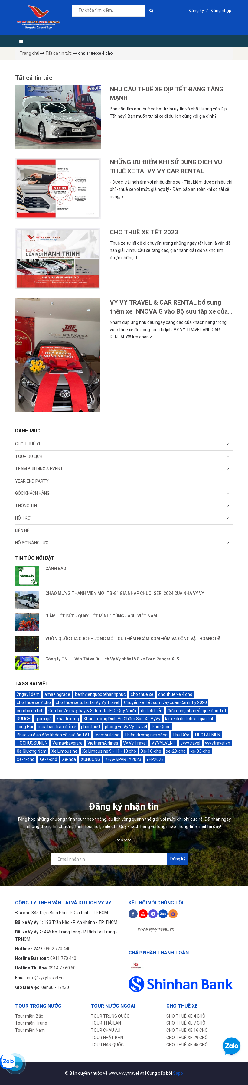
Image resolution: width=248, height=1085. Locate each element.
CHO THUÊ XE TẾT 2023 (144, 232)
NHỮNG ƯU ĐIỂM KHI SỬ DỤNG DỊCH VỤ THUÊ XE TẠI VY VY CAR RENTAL (166, 166)
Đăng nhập (220, 10)
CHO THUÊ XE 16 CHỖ (187, 1030)
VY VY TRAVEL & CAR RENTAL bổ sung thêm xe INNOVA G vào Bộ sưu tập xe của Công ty (169, 307)
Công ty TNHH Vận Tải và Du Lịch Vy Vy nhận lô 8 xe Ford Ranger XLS (112, 659)
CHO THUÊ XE (28, 443)
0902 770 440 (57, 948)
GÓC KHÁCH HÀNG (32, 493)
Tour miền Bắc (29, 1016)
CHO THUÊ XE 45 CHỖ (187, 1044)
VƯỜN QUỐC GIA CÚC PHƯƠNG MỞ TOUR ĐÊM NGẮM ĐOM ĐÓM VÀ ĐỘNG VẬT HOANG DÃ (132, 638)
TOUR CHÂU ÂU (105, 1030)
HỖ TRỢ (23, 518)
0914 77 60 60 (62, 968)
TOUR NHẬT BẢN (107, 1037)
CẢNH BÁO (55, 568)
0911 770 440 (63, 958)
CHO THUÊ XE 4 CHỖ (185, 1016)
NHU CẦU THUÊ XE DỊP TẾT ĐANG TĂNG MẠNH (167, 94)
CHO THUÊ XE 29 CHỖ (187, 1037)
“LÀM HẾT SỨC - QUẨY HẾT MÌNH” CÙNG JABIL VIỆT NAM (101, 616)
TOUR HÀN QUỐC (107, 1044)
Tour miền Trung (31, 1023)
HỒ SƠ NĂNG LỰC (31, 542)
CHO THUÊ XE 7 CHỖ (185, 1023)
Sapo (178, 1073)
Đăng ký (196, 10)
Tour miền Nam (30, 1030)
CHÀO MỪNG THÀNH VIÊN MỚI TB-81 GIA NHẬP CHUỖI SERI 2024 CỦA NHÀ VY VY (124, 593)
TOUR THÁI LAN (106, 1023)
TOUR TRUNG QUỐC (110, 1016)
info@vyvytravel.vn (45, 977)
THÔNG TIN (26, 505)
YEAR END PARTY (32, 481)
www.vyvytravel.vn (156, 929)
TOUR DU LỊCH (28, 456)
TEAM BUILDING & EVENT (39, 468)
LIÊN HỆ (22, 530)
